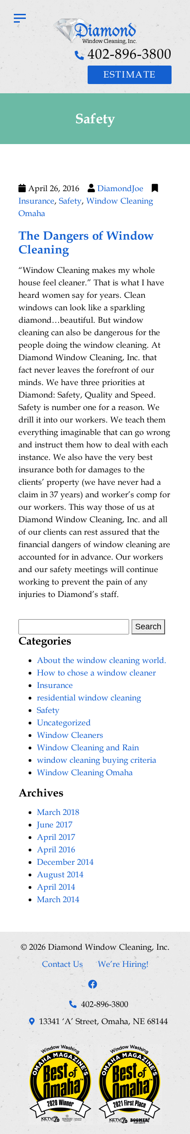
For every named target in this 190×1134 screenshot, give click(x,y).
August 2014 (60, 874)
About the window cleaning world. (101, 660)
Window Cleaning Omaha (85, 772)
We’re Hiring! (123, 964)
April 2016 (56, 849)
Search (148, 626)
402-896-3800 (130, 54)
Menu (20, 20)
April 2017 (56, 837)
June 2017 (54, 825)
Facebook (93, 984)
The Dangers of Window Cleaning (86, 243)
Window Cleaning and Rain (88, 747)
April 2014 (56, 887)
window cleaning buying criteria (96, 760)
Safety (70, 201)
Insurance (36, 201)
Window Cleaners (70, 735)
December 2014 (65, 862)
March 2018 (58, 812)
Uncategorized (64, 723)
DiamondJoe (120, 188)
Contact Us (62, 964)
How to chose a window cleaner (96, 673)
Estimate (129, 74)
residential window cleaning (89, 698)
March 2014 (58, 899)
